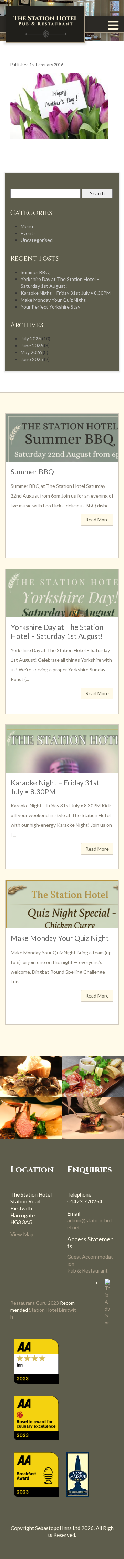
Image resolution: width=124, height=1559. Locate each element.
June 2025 (32, 359)
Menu (27, 226)
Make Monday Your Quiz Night (53, 300)
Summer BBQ (35, 272)
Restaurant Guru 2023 (34, 1303)
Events (28, 233)
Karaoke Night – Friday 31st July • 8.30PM (66, 293)
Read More (97, 519)
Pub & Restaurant (87, 1270)
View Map (21, 1234)
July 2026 (31, 338)
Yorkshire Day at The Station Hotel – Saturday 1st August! (57, 631)
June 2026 (32, 345)
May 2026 (31, 352)
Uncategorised (37, 240)
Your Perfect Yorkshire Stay (50, 307)
